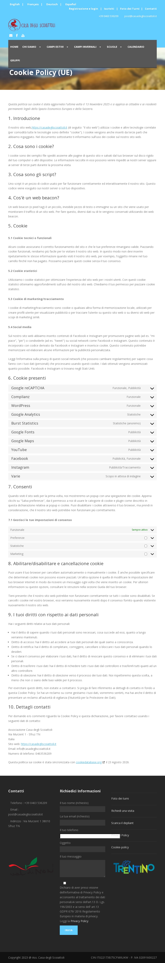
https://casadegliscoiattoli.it (49, 127)
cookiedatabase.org (89, 762)
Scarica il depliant (122, 823)
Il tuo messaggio (70, 856)
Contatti (151, 8)
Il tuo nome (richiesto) (74, 803)
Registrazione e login (83, 8)
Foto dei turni (120, 798)
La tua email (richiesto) (75, 816)
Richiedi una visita (122, 811)
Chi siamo (29, 47)
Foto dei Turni (129, 8)
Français (33, 4)
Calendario (136, 47)
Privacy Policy (79, 921)
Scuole (112, 47)
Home (14, 47)
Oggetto (65, 843)
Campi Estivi (55, 47)
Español (70, 4)
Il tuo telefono (69, 830)
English (15, 4)
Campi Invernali (85, 47)
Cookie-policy (120, 847)
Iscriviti (109, 8)
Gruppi (15, 60)
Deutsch (52, 4)
